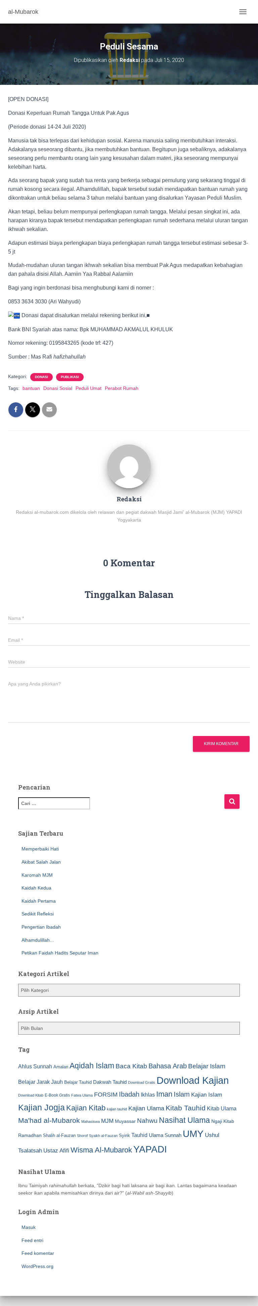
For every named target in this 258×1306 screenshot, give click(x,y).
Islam (182, 1094)
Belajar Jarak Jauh (40, 1082)
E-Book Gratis (57, 1095)
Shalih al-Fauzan (59, 1135)
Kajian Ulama (146, 1108)
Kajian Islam (206, 1094)
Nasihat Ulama (184, 1120)
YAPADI (150, 1149)
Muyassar (125, 1121)
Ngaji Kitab (222, 1121)
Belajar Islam (206, 1066)
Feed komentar (38, 1253)
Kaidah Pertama (39, 901)
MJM (107, 1120)
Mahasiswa (90, 1121)
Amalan (60, 1066)
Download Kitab (30, 1095)
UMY (193, 1134)
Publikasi (70, 377)
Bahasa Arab (167, 1066)
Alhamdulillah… (38, 940)
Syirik (124, 1135)
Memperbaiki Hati (40, 848)
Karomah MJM (37, 875)
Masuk (29, 1227)
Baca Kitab (131, 1066)
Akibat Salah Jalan (41, 862)
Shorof (82, 1136)
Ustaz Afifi (56, 1150)
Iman (164, 1094)
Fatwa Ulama (82, 1095)
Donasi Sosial (57, 388)
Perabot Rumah (121, 388)
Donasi (41, 377)
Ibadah (129, 1094)
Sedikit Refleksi (38, 913)
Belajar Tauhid (78, 1082)
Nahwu (147, 1120)
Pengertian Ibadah (41, 927)
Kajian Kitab (85, 1108)
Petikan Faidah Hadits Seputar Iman (60, 953)
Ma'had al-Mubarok (49, 1120)
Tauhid (139, 1135)
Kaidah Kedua (36, 888)
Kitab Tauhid (186, 1108)
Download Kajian (193, 1080)
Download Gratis (141, 1082)
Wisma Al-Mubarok (101, 1150)
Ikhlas (148, 1095)
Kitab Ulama (221, 1108)
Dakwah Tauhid (110, 1082)
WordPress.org (37, 1266)
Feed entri (32, 1240)
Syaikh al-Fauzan (103, 1136)
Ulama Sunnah (165, 1135)
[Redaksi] (129, 466)
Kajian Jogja (41, 1107)
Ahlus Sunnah (35, 1066)
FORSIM (106, 1094)
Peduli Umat (88, 388)
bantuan (31, 388)
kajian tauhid (117, 1109)
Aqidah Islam (92, 1065)
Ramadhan (30, 1135)
